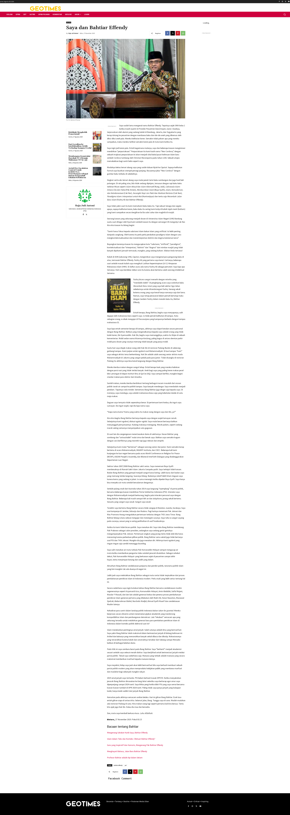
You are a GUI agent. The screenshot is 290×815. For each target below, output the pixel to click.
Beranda (110, 801)
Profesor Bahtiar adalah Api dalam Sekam (125, 757)
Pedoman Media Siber (140, 801)
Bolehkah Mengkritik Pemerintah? (77, 133)
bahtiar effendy (118, 765)
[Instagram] (282, 1)
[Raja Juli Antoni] (85, 196)
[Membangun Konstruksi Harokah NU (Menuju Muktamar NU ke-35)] (97, 159)
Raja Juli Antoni (73, 33)
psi (125, 765)
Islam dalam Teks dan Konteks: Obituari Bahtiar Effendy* (131, 739)
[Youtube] (288, 1)
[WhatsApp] (183, 33)
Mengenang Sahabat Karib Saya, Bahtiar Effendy (127, 732)
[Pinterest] (178, 33)
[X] (285, 1)
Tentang (118, 801)
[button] (284, 14)
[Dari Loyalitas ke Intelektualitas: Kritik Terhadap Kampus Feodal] (97, 147)
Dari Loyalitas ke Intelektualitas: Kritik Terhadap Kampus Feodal (79, 146)
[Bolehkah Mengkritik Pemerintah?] (97, 135)
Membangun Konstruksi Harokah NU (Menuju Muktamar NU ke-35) (79, 158)
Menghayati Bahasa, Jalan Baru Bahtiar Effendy (127, 751)
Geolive (126, 801)
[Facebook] (279, 1)
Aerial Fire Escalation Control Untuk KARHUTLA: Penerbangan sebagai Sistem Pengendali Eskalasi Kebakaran (78, 173)
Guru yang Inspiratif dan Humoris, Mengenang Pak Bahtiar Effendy (135, 745)
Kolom (69, 22)
